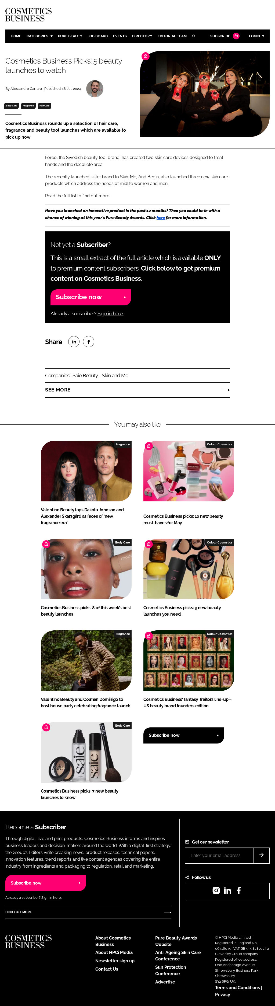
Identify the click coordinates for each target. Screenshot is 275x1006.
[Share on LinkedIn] (73, 341)
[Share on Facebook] (88, 341)
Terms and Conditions (237, 987)
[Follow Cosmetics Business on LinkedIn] (227, 892)
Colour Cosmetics (219, 444)
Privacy (222, 994)
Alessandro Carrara (26, 89)
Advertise (165, 982)
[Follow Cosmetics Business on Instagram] (216, 892)
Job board (98, 36)
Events (120, 36)
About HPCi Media (114, 952)
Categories (37, 36)
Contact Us (106, 969)
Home (16, 36)
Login (254, 36)
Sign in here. (110, 313)
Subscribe (220, 36)
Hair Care (44, 105)
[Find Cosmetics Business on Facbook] (238, 892)
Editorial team (172, 36)
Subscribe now (79, 297)
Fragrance (28, 105)
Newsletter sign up (115, 960)
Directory (142, 36)
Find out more (18, 912)
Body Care (11, 105)
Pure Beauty (70, 36)
